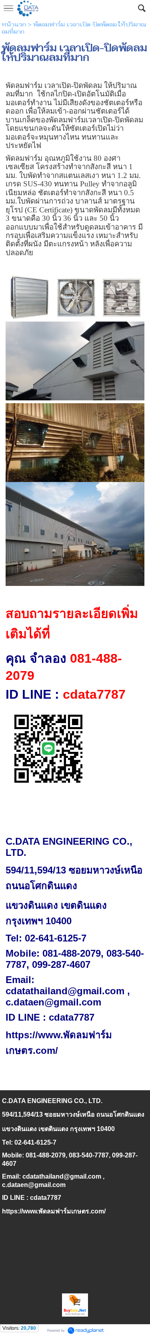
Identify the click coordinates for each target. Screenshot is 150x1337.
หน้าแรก (14, 24)
